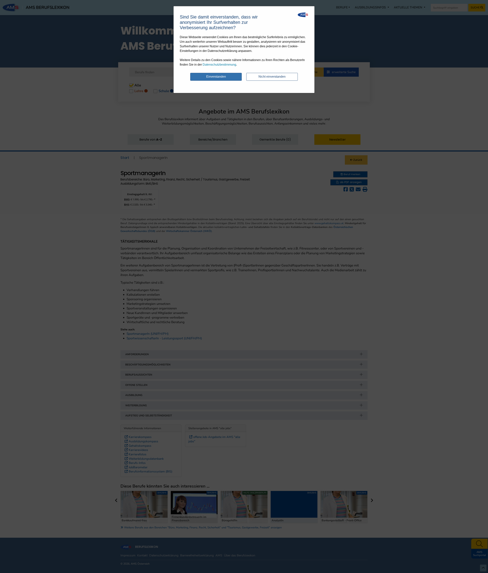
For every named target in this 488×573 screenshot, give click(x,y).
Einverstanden (216, 76)
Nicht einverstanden (272, 76)
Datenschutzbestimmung (219, 64)
